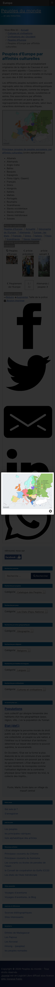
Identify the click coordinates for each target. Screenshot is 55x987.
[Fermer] (50, 511)
